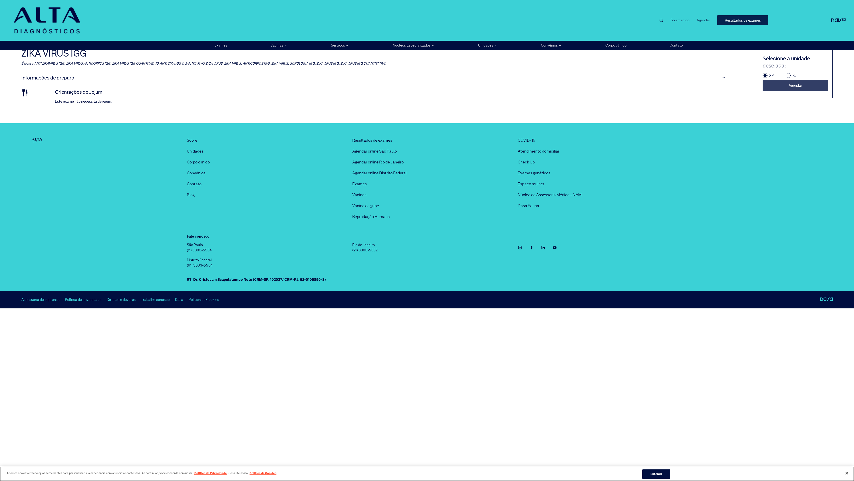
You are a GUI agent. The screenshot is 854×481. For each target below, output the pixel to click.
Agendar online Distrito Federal (379, 173)
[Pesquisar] (661, 20)
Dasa (179, 299)
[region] (427, 474)
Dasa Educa (528, 205)
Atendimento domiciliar (538, 151)
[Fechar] (847, 473)
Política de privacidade (83, 299)
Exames (220, 45)
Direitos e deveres (121, 299)
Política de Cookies (204, 299)
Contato (676, 45)
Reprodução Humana (371, 216)
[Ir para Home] (47, 20)
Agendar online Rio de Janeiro (378, 162)
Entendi (656, 474)
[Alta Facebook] (531, 247)
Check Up (526, 162)
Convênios (196, 173)
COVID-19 (526, 140)
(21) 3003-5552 (365, 250)
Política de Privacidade (210, 473)
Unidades (195, 151)
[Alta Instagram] (520, 247)
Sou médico (680, 20)
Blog (191, 195)
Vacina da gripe (365, 205)
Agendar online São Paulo (374, 151)
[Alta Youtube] (554, 247)
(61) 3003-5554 (200, 265)
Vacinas (359, 195)
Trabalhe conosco (155, 299)
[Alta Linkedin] (543, 247)
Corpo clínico (615, 45)
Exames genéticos (534, 173)
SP (771, 75)
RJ (794, 75)
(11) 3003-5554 (199, 250)
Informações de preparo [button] (47, 78)
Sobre (192, 140)
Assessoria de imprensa (40, 299)
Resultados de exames (743, 20)
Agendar (703, 20)
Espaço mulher (531, 184)
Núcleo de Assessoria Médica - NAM (550, 195)
